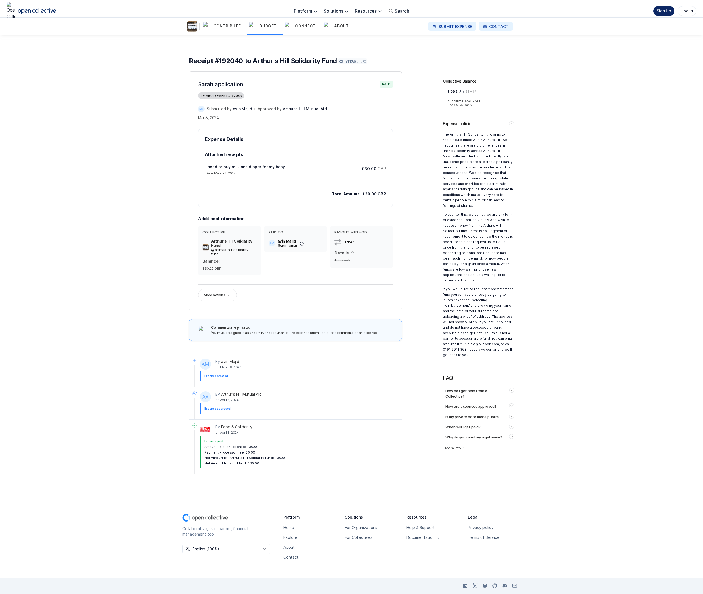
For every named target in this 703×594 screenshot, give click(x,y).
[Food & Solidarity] (205, 429)
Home (288, 527)
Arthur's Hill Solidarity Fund (295, 61)
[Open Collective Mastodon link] (485, 586)
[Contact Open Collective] (514, 586)
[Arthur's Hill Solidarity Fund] (193, 26)
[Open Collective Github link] (495, 586)
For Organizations (361, 527)
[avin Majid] (201, 109)
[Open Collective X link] (475, 586)
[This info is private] (353, 253)
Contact (291, 557)
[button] (224, 26)
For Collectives (358, 537)
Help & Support (420, 527)
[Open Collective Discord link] (505, 586)
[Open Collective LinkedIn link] (465, 586)
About (289, 547)
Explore (290, 537)
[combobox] (226, 549)
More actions (214, 295)
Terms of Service (484, 537)
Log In (687, 11)
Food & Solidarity (236, 426)
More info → (455, 448)
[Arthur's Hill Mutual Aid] (205, 396)
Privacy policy (480, 527)
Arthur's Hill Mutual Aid (241, 394)
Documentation (420, 537)
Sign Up (664, 11)
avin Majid (230, 361)
